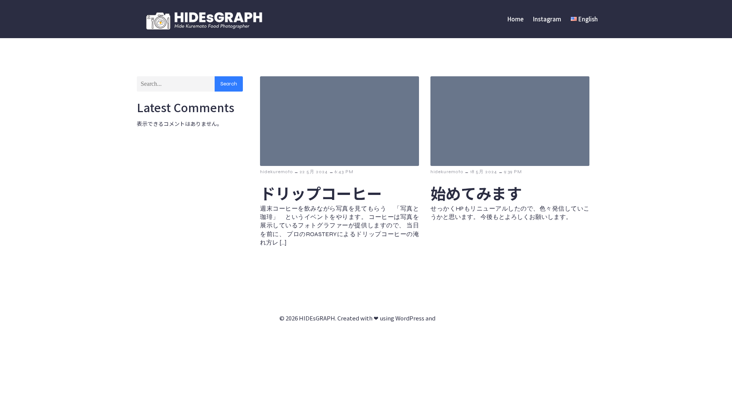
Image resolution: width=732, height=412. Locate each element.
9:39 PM (513, 171)
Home (515, 19)
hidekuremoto (276, 171)
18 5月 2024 (483, 171)
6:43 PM (344, 171)
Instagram (547, 19)
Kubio (445, 318)
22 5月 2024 (314, 171)
